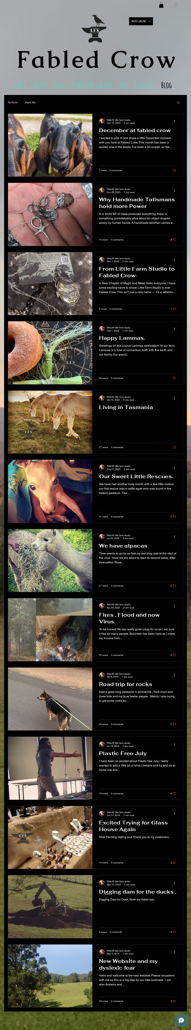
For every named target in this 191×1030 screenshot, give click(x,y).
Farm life (30, 102)
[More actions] (175, 121)
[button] (161, 5)
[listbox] (141, 21)
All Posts (13, 102)
